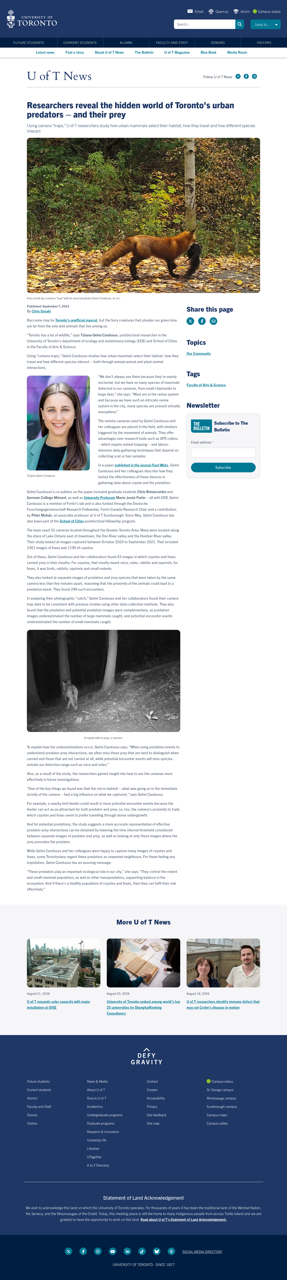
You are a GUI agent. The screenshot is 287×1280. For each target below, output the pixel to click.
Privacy (152, 1106)
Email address (201, 442)
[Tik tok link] (142, 1251)
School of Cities (72, 521)
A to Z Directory (98, 1165)
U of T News (59, 76)
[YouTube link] (112, 1251)
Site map (153, 1123)
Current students (80, 42)
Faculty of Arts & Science (206, 385)
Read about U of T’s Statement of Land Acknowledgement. (184, 1219)
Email (199, 11)
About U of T (96, 1089)
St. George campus (220, 1089)
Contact (152, 1081)
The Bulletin (144, 52)
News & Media (97, 1081)
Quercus (222, 11)
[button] (265, 24)
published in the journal (141, 465)
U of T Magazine (177, 52)
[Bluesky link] (157, 1251)
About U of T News (109, 52)
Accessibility (156, 1098)
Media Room (237, 52)
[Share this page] (213, 321)
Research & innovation (103, 1131)
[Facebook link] (246, 76)
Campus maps (217, 1115)
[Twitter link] (238, 76)
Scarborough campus (222, 1106)
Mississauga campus (221, 1098)
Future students (28, 42)
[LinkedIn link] (127, 1251)
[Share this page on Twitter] (190, 321)
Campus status (269, 11)
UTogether (94, 1157)
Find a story (75, 52)
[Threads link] (171, 1251)
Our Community (199, 353)
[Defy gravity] (146, 1055)
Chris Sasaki (41, 311)
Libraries (93, 1148)
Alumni (126, 42)
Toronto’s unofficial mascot (76, 320)
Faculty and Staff (172, 42)
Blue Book (208, 52)
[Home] (32, 18)
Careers (152, 1089)
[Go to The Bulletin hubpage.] (201, 426)
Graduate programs (100, 1123)
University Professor (99, 497)
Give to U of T (96, 1098)
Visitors (264, 42)
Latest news (45, 52)
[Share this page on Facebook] (202, 321)
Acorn (245, 11)
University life (96, 1140)
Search (239, 24)
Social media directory (202, 1251)
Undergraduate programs (104, 1115)
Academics (95, 1106)
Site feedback (156, 1115)
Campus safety (217, 1123)
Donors (218, 42)
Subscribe (223, 467)
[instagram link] (254, 76)
